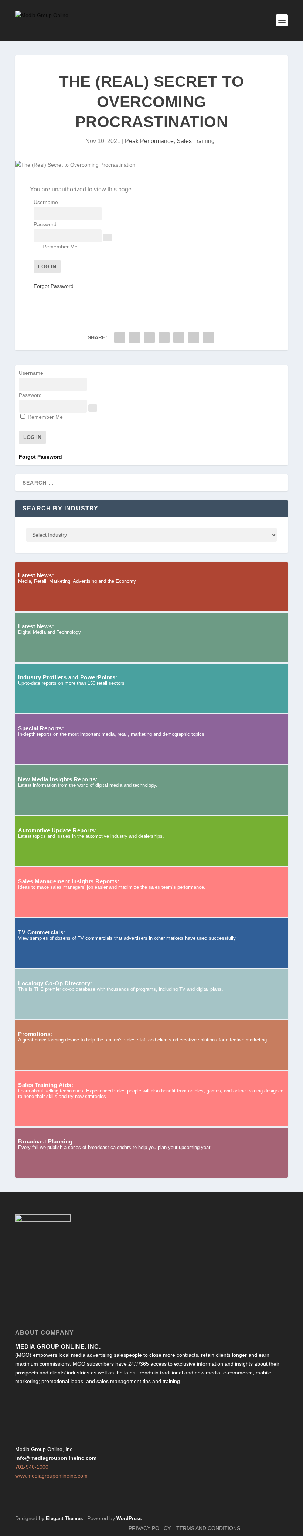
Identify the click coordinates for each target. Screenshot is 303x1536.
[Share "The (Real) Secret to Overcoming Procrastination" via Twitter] (134, 337)
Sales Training (196, 141)
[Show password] (107, 237)
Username (46, 202)
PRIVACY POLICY (150, 1528)
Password (45, 224)
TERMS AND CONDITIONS (208, 1528)
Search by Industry (61, 508)
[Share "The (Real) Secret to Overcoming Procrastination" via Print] (208, 337)
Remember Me (59, 246)
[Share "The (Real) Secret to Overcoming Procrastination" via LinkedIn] (178, 337)
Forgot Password (54, 286)
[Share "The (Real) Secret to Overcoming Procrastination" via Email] (193, 337)
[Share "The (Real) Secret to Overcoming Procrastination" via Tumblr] (149, 337)
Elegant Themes (64, 1518)
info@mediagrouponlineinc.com (55, 1458)
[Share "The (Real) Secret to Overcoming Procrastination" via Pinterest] (164, 337)
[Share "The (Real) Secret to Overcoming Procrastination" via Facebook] (119, 337)
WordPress (129, 1518)
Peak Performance (149, 141)
